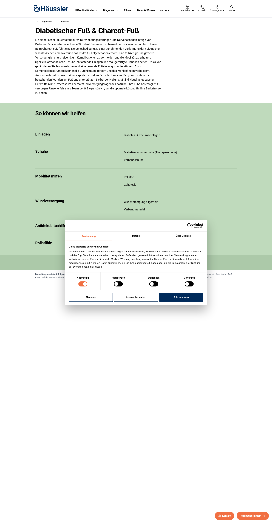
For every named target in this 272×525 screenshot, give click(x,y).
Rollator (128, 177)
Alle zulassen (181, 297)
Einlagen (42, 134)
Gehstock (130, 184)
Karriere (164, 10)
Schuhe (41, 151)
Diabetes (64, 21)
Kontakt (226, 515)
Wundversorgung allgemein (141, 202)
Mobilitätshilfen (48, 176)
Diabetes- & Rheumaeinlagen (142, 135)
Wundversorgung (49, 201)
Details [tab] (136, 235)
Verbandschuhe (134, 160)
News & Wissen (146, 10)
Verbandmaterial (134, 209)
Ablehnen (90, 297)
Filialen (128, 10)
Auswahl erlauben (136, 297)
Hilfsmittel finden (84, 10)
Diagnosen (109, 10)
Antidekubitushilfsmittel (55, 226)
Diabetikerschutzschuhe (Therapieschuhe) (150, 152)
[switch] (118, 283)
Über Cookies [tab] (183, 235)
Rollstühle (43, 243)
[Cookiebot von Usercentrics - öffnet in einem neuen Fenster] (189, 225)
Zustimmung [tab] (89, 236)
